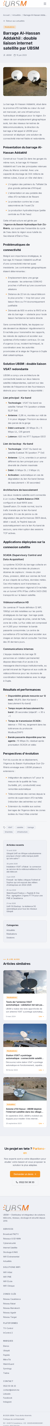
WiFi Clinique (9, 1286)
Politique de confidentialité (13, 1419)
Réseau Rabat (9, 1303)
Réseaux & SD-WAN (12, 1238)
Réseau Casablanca (12, 1299)
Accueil (6, 15)
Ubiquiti (6, 1350)
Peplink (6, 1355)
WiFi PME (7, 1277)
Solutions (11, 937)
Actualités (16, 15)
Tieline (6, 1373)
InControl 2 (8, 1333)
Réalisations (12, 934)
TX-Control (8, 1328)
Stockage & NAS (10, 1252)
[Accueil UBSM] (15, 3)
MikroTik (7, 1359)
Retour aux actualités (15, 21)
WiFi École (7, 1281)
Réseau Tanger (10, 1317)
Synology (7, 1368)
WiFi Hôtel (7, 1272)
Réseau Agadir (9, 1312)
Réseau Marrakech (11, 1308)
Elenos (6, 1346)
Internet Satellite (10, 1248)
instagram (7, 1402)
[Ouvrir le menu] (45, 4)
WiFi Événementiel (11, 1257)
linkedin (7, 1394)
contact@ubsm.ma (11, 1390)
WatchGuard (8, 1364)
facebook (7, 1398)
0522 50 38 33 (26, 1182)
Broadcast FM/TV (11, 1234)
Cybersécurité (9, 1243)
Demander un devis (23, 1174)
